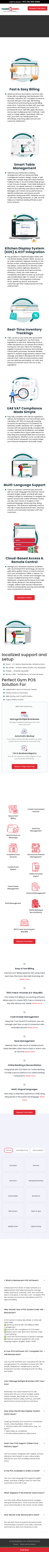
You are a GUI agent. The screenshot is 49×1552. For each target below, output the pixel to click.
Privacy (15, 1544)
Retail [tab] (9, 1150)
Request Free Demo (24, 941)
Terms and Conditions (28, 1544)
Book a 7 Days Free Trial (25, 766)
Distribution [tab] (22, 1150)
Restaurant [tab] (38, 1150)
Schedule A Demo (24, 597)
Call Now (24, 1550)
